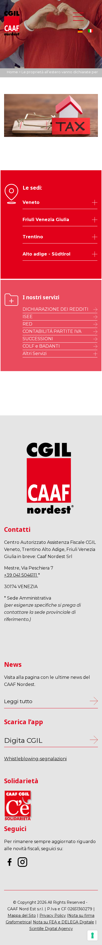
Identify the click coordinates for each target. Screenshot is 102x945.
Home (12, 72)
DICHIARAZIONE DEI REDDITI (55, 309)
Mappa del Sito (22, 915)
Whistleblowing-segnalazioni (35, 758)
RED (27, 324)
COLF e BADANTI (41, 346)
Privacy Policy (52, 915)
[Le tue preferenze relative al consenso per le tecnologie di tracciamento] (92, 935)
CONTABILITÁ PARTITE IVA (52, 331)
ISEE (28, 316)
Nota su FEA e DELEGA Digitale (63, 922)
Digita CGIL (23, 740)
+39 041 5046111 (21, 575)
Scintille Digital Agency (51, 928)
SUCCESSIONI (38, 338)
